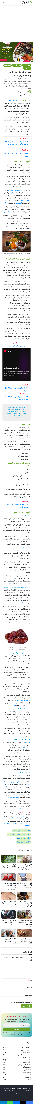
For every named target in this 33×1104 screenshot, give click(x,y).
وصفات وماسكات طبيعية (23, 1055)
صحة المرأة (26, 1077)
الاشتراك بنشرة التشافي (18, 817)
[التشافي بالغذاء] (27, 2)
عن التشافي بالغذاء (7, 1090)
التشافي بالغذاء (5, 1088)
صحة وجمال (26, 1074)
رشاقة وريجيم (26, 1070)
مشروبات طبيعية (25, 1050)
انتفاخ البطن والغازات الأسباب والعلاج (24, 884)
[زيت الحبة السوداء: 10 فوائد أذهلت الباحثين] (24, 896)
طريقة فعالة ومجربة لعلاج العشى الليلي (9, 921)
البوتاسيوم (6, 787)
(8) (24, 680)
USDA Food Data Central (16, 190)
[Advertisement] (16, 23)
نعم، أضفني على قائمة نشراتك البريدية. (21, 1002)
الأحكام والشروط (27, 1090)
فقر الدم (28, 742)
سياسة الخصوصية (17, 1090)
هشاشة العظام (13, 797)
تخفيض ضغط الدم (22, 700)
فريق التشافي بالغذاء (22, 92)
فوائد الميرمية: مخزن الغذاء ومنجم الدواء (9, 866)
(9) (15, 705)
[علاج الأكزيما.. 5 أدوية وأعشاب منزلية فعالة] (8, 896)
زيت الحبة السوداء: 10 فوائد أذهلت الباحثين (25, 904)
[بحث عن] (8, 3)
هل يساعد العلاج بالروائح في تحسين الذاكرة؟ (25, 922)
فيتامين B (6, 212)
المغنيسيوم (18, 203)
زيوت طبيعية (26, 1072)
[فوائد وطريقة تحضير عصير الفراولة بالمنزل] (8, 877)
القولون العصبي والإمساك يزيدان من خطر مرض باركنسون (25, 867)
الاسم (30, 980)
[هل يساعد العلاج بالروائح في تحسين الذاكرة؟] (24, 914)
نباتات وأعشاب (17, 65)
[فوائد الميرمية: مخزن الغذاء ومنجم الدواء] (8, 859)
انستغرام (13, 823)
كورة (23, 823)
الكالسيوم (27, 200)
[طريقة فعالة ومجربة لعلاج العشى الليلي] (8, 914)
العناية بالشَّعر (26, 1067)
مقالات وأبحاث (26, 65)
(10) (20, 808)
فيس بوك (28, 823)
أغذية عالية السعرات (23, 838)
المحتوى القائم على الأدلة (15, 100)
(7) (30, 623)
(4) (10, 583)
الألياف (11, 193)
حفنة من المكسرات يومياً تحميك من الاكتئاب (25, 941)
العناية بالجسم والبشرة (24, 1065)
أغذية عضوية (27, 68)
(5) (18, 592)
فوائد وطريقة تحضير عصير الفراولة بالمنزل (9, 885)
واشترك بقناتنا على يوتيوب (16, 346)
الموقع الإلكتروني (27, 995)
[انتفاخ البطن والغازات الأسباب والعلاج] (24, 877)
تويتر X (19, 823)
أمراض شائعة (26, 1057)
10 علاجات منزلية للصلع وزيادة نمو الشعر (10, 941)
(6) (22, 602)
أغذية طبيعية (7, 65)
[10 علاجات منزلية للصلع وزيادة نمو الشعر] (8, 933)
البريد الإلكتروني (27, 988)
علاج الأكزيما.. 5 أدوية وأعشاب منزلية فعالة (8, 903)
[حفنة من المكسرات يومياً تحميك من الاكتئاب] (24, 933)
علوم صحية (27, 1079)
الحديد (21, 200)
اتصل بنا (16, 1093)
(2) (11, 195)
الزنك (6, 203)
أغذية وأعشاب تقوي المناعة (21, 831)
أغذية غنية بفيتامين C (23, 842)
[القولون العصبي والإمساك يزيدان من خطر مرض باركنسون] (24, 859)
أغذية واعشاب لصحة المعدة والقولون (18, 834)
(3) (18, 557)
